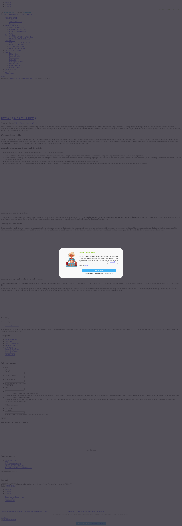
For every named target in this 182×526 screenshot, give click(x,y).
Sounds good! (99, 270)
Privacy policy (99, 273)
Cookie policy (108, 273)
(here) (86, 266)
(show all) (112, 262)
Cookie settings (89, 273)
